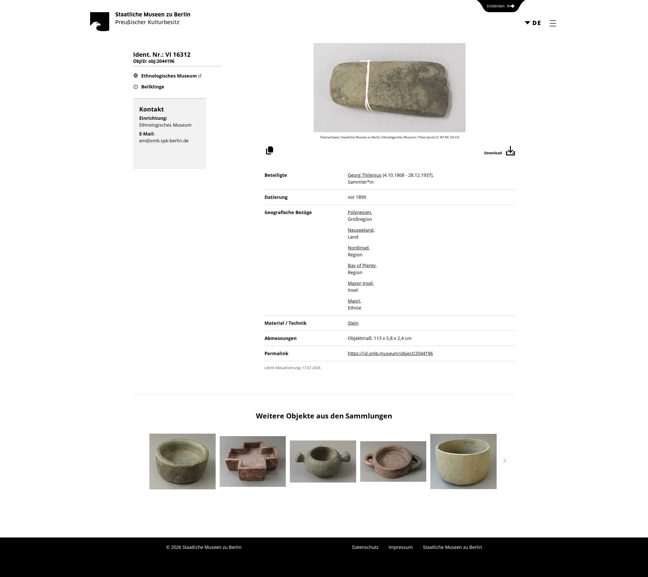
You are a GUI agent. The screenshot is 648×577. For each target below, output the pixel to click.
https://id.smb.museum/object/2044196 (390, 353)
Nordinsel (358, 248)
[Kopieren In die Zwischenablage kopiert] (270, 150)
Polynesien (359, 212)
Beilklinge (152, 87)
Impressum (401, 547)
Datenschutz (365, 547)
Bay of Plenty (362, 265)
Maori (354, 301)
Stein (353, 323)
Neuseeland (360, 230)
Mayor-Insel (360, 283)
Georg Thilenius (364, 175)
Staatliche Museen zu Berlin (452, 547)
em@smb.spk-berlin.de (164, 141)
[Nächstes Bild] (505, 460)
